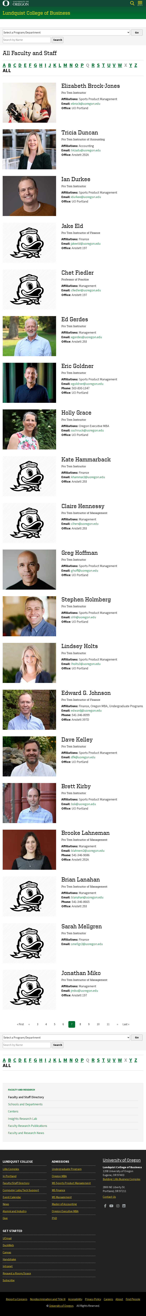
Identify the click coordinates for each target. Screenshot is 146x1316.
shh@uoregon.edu (83, 617)
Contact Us (109, 1197)
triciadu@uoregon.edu (86, 150)
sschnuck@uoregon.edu (87, 430)
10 (99, 1024)
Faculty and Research (21, 1090)
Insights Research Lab (22, 1119)
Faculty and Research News (26, 1133)
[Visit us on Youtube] (111, 1206)
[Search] (132, 3)
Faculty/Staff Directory (16, 1183)
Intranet (8, 1266)
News (6, 1204)
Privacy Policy (93, 1299)
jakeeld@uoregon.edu (86, 243)
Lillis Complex (11, 1169)
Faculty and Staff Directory (26, 1097)
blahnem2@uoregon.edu (88, 851)
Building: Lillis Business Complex (121, 1179)
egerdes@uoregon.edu (86, 337)
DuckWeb (8, 1245)
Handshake (9, 1259)
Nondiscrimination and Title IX (48, 1299)
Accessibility (75, 1299)
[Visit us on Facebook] (105, 1206)
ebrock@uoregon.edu (85, 104)
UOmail (7, 1238)
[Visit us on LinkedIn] (124, 1206)
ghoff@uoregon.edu (84, 570)
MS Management (62, 1197)
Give (5, 1218)
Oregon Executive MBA (65, 1211)
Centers (13, 1111)
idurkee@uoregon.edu (86, 197)
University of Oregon (122, 1160)
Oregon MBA (59, 1176)
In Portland (9, 1176)
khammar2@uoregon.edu (88, 477)
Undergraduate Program (67, 1169)
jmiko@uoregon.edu (84, 991)
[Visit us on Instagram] (118, 1206)
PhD (54, 1218)
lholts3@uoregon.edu (86, 664)
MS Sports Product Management (71, 1183)
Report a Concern (16, 1299)
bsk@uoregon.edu (83, 804)
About (119, 1299)
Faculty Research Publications (27, 1126)
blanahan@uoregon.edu (87, 897)
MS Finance (58, 1190)
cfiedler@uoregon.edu (86, 290)
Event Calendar (12, 1197)
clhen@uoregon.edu (85, 524)
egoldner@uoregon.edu (87, 384)
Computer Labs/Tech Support (21, 1190)
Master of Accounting (64, 1204)
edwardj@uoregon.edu (86, 710)
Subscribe (9, 1280)
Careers (108, 1299)
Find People (133, 1299)
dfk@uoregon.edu (83, 757)
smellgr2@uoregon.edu (87, 944)
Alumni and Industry (15, 1211)
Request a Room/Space (17, 1273)
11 (109, 1024)
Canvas (7, 1252)
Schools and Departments (25, 1104)
